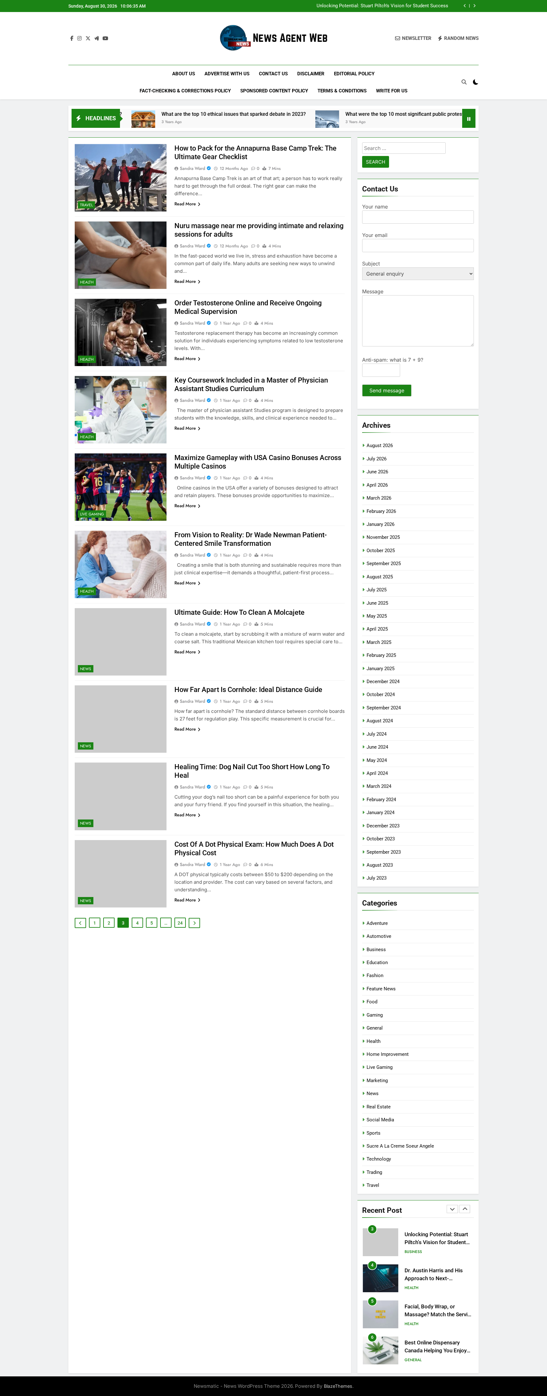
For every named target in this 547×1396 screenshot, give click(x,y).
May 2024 (377, 760)
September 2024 (384, 708)
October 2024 (381, 694)
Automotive (379, 936)
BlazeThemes (338, 1386)
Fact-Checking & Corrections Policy (185, 91)
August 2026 (380, 445)
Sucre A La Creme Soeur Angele (400, 1146)
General (375, 1028)
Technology (379, 1159)
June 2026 (377, 472)
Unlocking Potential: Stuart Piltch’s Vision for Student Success (382, 6)
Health (87, 282)
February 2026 (381, 511)
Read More (185, 204)
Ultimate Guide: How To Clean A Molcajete (239, 612)
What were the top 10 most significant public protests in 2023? (364, 114)
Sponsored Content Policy (274, 91)
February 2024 (381, 799)
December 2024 (383, 681)
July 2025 (377, 590)
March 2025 (379, 642)
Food (372, 1002)
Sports (373, 1133)
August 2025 (380, 577)
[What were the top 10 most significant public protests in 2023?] (275, 122)
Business (376, 949)
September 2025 (384, 563)
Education (377, 962)
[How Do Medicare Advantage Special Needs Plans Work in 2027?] (456, 122)
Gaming (375, 1015)
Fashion (375, 975)
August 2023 (380, 865)
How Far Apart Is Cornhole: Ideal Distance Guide (248, 690)
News (85, 669)
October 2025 (381, 550)
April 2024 (377, 773)
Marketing (377, 1080)
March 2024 (379, 786)
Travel (86, 205)
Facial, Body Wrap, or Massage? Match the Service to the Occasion (439, 1314)
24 (180, 922)
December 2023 (383, 826)
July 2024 (377, 734)
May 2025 (377, 616)
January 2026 (380, 524)
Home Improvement (388, 1054)
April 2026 (377, 485)
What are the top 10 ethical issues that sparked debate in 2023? (182, 114)
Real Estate (379, 1107)
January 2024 (380, 812)
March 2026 (379, 498)
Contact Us (273, 74)
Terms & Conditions (342, 91)
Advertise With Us (226, 74)
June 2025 (377, 603)
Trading (374, 1172)
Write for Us (391, 91)
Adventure (377, 923)
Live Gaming (92, 514)
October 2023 (381, 839)
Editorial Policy (354, 74)
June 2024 (377, 747)
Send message (386, 390)
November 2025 (383, 537)
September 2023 (384, 852)
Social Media (380, 1120)
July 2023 (377, 878)
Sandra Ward (192, 168)
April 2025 (377, 629)
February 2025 (381, 655)
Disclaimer (310, 74)
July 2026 (377, 459)
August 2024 (380, 721)
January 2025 (380, 668)
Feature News (381, 989)
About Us (183, 74)
